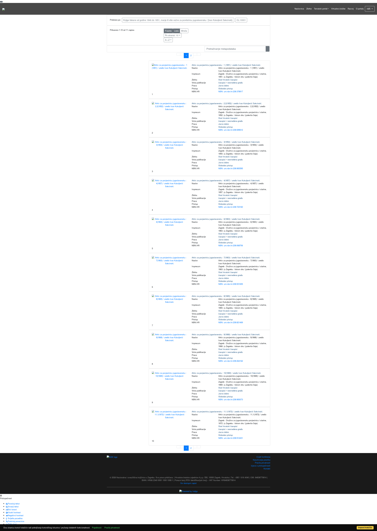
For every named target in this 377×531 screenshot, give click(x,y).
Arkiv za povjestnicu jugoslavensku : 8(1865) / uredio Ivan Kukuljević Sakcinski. (226, 296)
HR (369, 8)
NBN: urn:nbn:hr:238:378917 (230, 91)
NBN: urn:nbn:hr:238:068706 (230, 245)
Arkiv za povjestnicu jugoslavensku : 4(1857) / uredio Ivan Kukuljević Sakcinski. (226, 180)
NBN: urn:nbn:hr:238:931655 (230, 284)
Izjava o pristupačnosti (260, 465)
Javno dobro (223, 85)
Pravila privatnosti (262, 462)
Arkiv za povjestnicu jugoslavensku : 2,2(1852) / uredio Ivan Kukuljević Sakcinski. (227, 103)
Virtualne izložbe (338, 8)
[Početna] (3, 9)
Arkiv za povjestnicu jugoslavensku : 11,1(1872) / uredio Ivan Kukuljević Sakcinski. (227, 411)
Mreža (184, 30)
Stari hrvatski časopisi (227, 79)
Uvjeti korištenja (263, 456)
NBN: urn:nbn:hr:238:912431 (230, 438)
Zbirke (309, 8)
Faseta (168, 30)
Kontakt (267, 468)
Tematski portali (321, 8)
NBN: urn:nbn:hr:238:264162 (230, 360)
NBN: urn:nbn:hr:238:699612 (230, 129)
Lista (176, 30)
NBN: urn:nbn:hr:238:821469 (230, 322)
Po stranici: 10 (171, 35)
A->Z (167, 39)
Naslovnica (299, 8)
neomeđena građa (235, 82)
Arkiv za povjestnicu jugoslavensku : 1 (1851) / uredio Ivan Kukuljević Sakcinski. (226, 65)
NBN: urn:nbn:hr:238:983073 (230, 399)
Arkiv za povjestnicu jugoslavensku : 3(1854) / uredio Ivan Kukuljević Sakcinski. (226, 141)
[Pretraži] (267, 49)
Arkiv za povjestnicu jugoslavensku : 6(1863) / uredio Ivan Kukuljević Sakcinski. (226, 219)
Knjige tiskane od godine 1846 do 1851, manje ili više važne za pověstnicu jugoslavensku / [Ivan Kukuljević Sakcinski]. (178, 20)
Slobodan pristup (225, 88)
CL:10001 (241, 20)
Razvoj (351, 8)
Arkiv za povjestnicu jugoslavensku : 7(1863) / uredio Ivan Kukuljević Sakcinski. (226, 257)
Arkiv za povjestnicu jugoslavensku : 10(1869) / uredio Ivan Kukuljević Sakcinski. (226, 373)
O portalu (360, 8)
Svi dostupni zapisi (188, 483)
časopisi (221, 82)
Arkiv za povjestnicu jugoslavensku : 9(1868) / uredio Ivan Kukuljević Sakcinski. (226, 334)
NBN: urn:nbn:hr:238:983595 (230, 168)
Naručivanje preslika (261, 459)
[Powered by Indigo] (188, 491)
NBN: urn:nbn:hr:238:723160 (230, 206)
